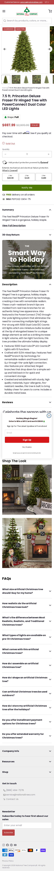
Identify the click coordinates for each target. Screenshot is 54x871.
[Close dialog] (49, 416)
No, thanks (26, 447)
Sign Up (27, 439)
